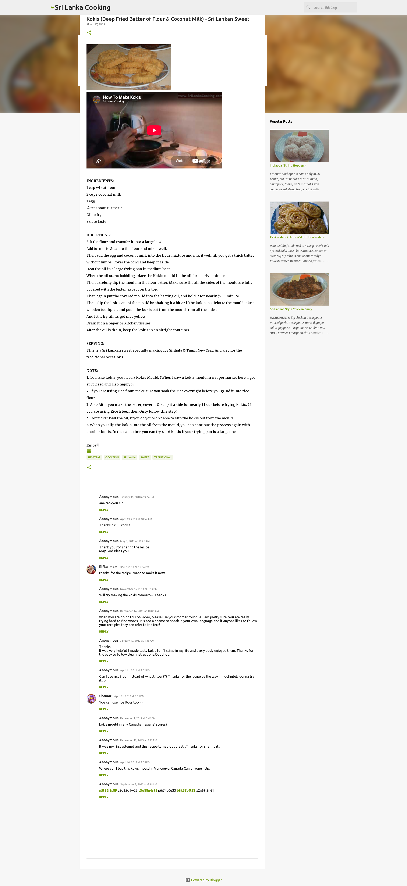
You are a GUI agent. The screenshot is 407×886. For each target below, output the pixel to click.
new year (94, 457)
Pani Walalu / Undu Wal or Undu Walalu (297, 237)
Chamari (106, 696)
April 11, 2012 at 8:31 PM (129, 696)
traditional (162, 457)
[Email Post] (89, 452)
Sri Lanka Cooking (83, 7)
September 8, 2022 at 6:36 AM (138, 784)
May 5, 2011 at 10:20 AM (135, 541)
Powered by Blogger (206, 880)
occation (112, 457)
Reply (104, 510)
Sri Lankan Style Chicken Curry (291, 309)
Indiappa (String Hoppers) (288, 165)
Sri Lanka (130, 457)
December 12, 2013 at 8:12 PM (138, 740)
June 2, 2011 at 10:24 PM (134, 566)
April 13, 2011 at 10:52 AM (136, 518)
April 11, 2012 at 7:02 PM (135, 670)
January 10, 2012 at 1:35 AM (137, 640)
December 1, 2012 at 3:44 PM (138, 718)
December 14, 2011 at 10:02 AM (139, 610)
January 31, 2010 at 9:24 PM (137, 496)
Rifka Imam (108, 567)
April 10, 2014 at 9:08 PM (135, 762)
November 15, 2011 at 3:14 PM (139, 588)
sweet (145, 457)
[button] (89, 33)
